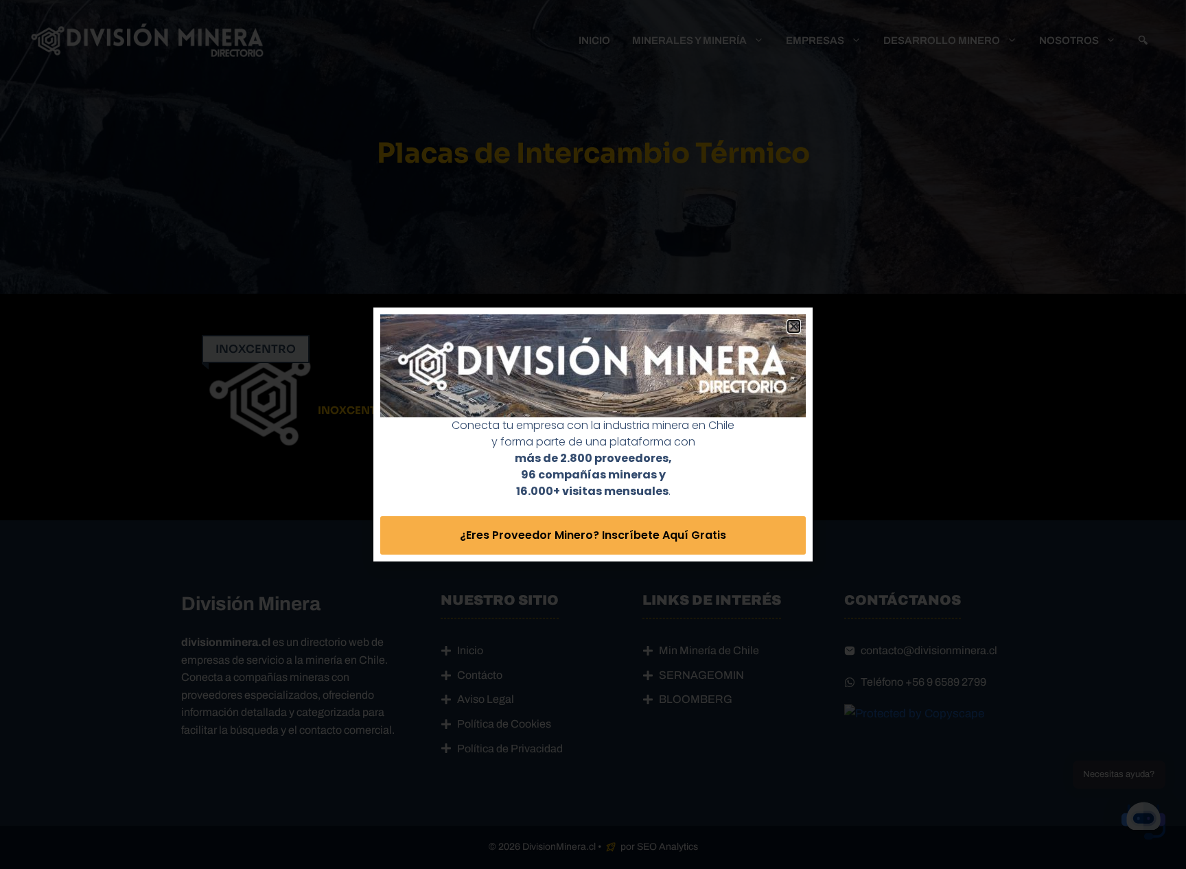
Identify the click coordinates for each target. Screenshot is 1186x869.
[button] (794, 326)
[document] (593, 434)
